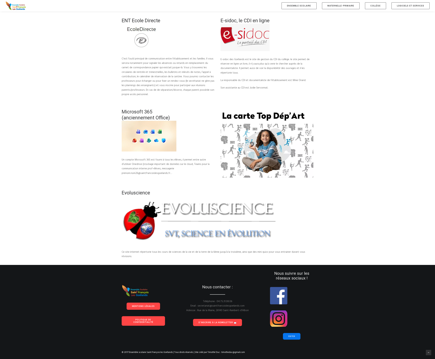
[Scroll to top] (428, 353)
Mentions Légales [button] (143, 306)
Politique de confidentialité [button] (143, 321)
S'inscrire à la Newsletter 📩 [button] (217, 322)
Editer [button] (291, 336)
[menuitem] (300, 6)
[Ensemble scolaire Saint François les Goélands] (18, 6)
